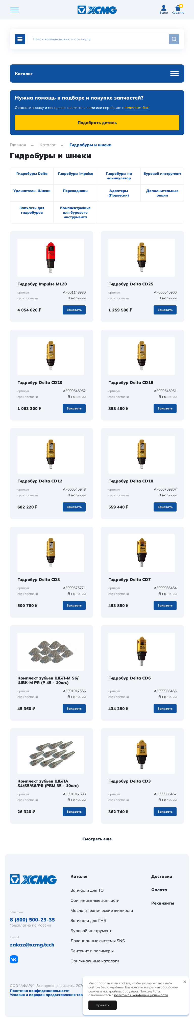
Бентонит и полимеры (92, 950)
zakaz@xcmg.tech (32, 944)
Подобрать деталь (97, 122)
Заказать (74, 310)
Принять (102, 1005)
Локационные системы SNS (97, 940)
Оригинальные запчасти (94, 900)
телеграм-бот (136, 107)
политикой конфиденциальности (141, 995)
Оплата (159, 890)
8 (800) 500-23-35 (32, 919)
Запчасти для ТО (87, 890)
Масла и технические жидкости (101, 910)
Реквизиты (162, 903)
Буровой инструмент (90, 930)
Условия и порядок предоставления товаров (50, 994)
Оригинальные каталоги (94, 960)
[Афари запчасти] (36, 879)
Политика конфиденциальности (39, 990)
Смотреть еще (97, 838)
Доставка (161, 876)
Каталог (20, 39)
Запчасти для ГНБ (88, 920)
